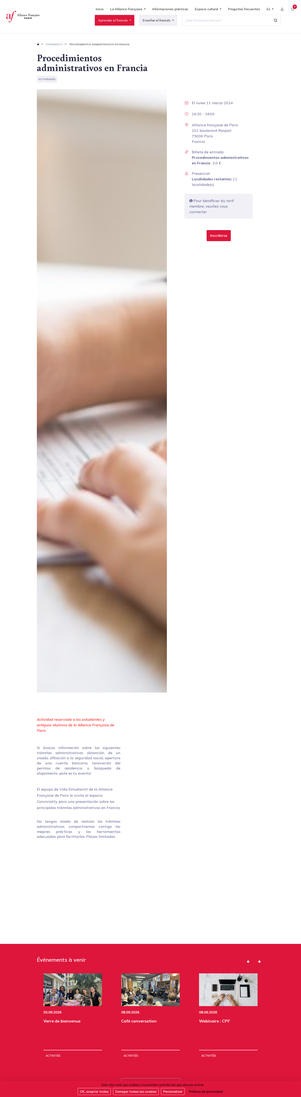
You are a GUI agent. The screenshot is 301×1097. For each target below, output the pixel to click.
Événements (54, 44)
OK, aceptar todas (94, 1091)
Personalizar (172, 1091)
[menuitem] (99, 10)
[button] (219, 235)
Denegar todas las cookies (135, 1091)
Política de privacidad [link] (206, 1091)
